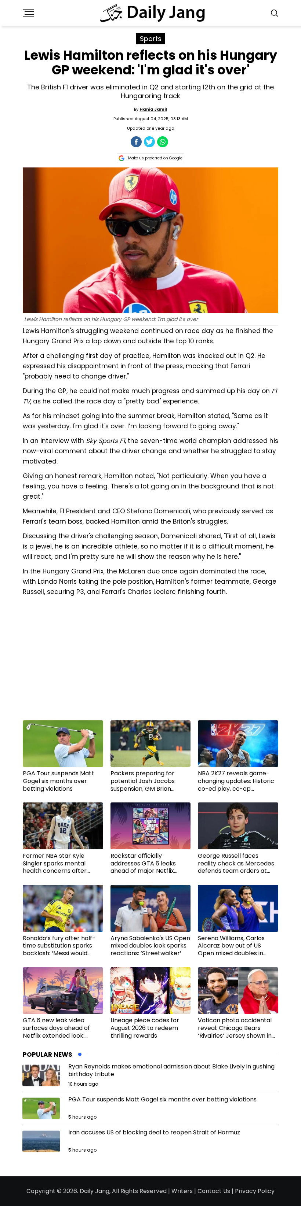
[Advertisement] (150, 661)
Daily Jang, (95, 1191)
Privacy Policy (255, 1191)
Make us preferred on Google (155, 158)
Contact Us (213, 1191)
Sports (151, 38)
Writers (182, 1191)
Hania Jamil (153, 109)
